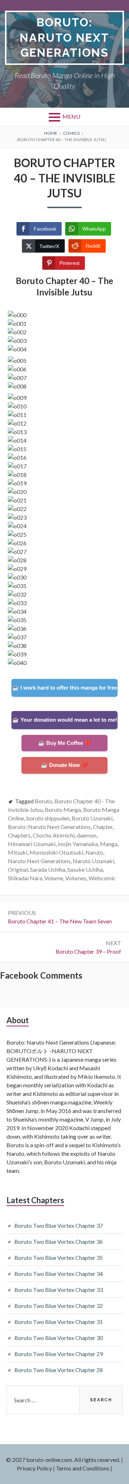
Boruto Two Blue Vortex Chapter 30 (58, 1337)
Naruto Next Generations (39, 860)
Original (18, 869)
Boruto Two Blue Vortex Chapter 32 (58, 1305)
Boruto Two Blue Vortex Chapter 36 (58, 1241)
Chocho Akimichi (54, 835)
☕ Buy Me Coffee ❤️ (64, 743)
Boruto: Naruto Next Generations (64, 37)
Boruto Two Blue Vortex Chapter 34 (58, 1273)
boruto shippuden (48, 818)
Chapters (19, 835)
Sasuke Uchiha (85, 869)
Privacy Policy (34, 1468)
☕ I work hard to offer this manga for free (64, 688)
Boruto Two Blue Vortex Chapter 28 (58, 1369)
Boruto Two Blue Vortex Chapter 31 (58, 1321)
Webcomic (102, 878)
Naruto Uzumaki (93, 860)
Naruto (94, 852)
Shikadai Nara (25, 878)
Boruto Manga (63, 809)
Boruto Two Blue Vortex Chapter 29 (58, 1353)
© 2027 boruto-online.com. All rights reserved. (63, 1459)
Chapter (103, 826)
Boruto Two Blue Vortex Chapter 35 (58, 1257)
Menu (71, 116)
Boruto (43, 801)
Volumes (75, 878)
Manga (109, 843)
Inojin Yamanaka (78, 843)
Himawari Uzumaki (32, 843)
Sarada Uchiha (47, 869)
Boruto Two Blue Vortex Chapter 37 (58, 1225)
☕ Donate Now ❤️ (64, 765)
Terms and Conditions (82, 1468)
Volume (53, 878)
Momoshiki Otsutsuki (56, 852)
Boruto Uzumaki (92, 818)
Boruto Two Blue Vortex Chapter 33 (58, 1289)
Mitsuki (17, 852)
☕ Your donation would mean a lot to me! (64, 720)
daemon (86, 835)
